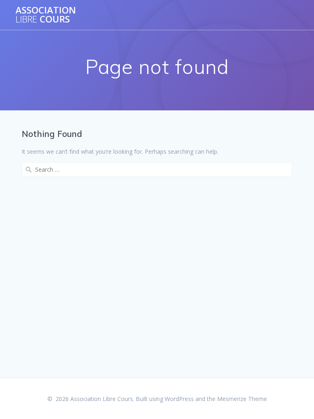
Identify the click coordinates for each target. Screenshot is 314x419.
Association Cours (46, 15)
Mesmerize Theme (242, 399)
